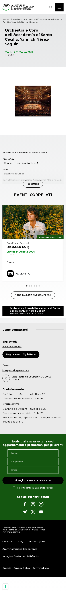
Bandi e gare (37, 541)
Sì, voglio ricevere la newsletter (33, 480)
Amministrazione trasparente (19, 548)
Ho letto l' (35, 488)
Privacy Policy (22, 567)
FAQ (20, 541)
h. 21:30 (11, 254)
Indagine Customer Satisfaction (21, 556)
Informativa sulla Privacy (40, 488)
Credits (6, 567)
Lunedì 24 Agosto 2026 (21, 251)
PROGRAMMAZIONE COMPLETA (33, 295)
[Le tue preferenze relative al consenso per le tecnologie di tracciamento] (5, 587)
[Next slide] (60, 285)
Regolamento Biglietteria (21, 354)
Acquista (23, 273)
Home (5, 19)
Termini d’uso (41, 567)
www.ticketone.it (11, 346)
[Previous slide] (6, 285)
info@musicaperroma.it (15, 370)
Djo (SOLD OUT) (18, 247)
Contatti (7, 541)
